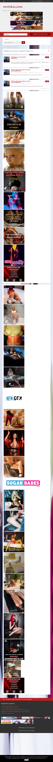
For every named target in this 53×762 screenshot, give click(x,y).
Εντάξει (26, 759)
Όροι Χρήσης (18, 699)
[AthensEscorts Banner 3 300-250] (14, 243)
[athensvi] (14, 551)
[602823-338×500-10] (14, 612)
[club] (14, 387)
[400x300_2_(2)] (14, 281)
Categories (8, 699)
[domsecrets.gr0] (14, 659)
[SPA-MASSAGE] (14, 572)
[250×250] (12, 677)
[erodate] (14, 226)
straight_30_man (31, 59)
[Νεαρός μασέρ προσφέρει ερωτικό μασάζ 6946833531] (7, 74)
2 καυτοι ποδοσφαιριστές (7, 708)
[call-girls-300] (14, 170)
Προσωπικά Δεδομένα (27, 699)
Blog (13, 699)
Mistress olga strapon (6, 706)
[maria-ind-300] (14, 510)
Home (4, 699)
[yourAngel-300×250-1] (14, 208)
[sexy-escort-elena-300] (14, 589)
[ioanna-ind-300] (14, 324)
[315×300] (14, 191)
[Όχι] (51, 758)
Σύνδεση (48, 1)
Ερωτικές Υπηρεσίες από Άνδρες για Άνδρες (20, 59)
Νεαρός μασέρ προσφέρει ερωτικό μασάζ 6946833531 (20, 70)
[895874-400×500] (14, 638)
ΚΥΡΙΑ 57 (4, 713)
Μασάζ (14, 83)
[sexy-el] (14, 303)
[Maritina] (14, 429)
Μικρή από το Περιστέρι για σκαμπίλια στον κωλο (12, 711)
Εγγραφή (44, 1)
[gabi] (14, 455)
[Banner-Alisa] (14, 345)
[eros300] (14, 265)
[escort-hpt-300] (14, 477)
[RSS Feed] (3, 1)
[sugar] (23, 489)
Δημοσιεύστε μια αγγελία (40, 34)
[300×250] (14, 108)
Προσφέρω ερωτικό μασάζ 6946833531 (18, 57)
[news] (14, 408)
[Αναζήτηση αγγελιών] (23, 42)
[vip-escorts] (14, 129)
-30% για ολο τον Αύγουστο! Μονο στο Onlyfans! (12, 709)
